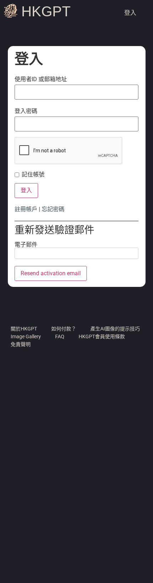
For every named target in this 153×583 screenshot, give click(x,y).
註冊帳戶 (26, 209)
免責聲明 (21, 344)
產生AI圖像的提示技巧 (115, 329)
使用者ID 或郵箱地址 (41, 79)
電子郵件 (26, 245)
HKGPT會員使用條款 (102, 336)
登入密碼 (26, 111)
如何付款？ (63, 329)
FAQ (59, 336)
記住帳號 (33, 174)
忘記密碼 (53, 209)
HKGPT (45, 11)
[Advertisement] (76, 499)
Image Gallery (26, 336)
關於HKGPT (24, 329)
